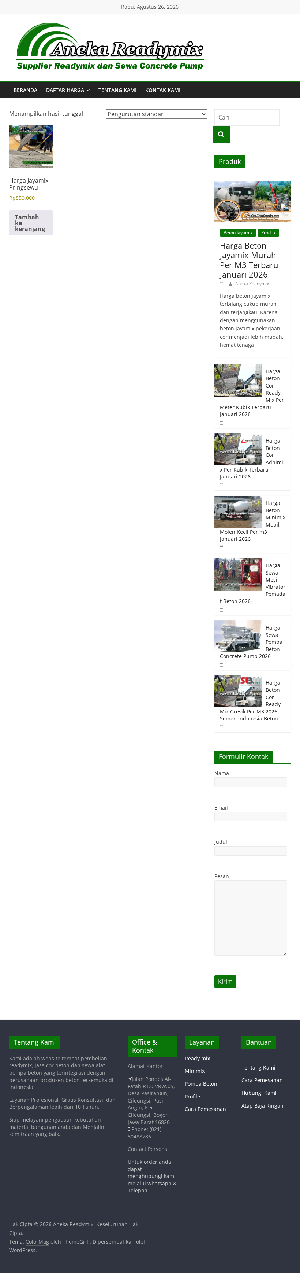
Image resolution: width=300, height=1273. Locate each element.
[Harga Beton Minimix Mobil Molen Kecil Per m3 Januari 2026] (238, 499)
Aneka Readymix (252, 283)
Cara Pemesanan (205, 1108)
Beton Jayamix (238, 233)
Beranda (25, 90)
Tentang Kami (117, 90)
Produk (268, 233)
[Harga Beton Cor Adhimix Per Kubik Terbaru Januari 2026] (238, 437)
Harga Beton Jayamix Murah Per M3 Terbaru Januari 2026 (249, 260)
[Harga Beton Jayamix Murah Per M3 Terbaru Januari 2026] (252, 184)
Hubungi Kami (259, 1092)
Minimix (195, 1070)
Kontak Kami (162, 90)
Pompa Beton (201, 1083)
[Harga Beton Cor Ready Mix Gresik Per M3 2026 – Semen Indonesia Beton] (238, 679)
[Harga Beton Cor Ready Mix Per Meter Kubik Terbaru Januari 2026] (238, 367)
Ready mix (197, 1058)
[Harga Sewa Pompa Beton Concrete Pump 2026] (238, 624)
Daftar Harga (65, 90)
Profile (192, 1096)
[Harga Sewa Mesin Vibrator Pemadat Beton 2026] (238, 561)
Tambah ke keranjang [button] (30, 223)
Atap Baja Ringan (262, 1105)
